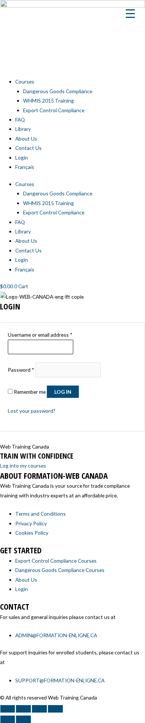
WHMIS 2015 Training (48, 100)
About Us (26, 138)
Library (23, 129)
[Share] (39, 709)
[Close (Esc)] (55, 709)
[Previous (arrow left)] (7, 719)
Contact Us (28, 148)
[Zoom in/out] (7, 709)
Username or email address (40, 334)
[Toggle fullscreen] (23, 709)
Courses (24, 81)
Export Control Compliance (53, 110)
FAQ (20, 119)
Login (21, 157)
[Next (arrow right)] (23, 719)
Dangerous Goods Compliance (57, 91)
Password (21, 370)
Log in (62, 392)
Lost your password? (31, 411)
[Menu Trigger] (130, 13)
